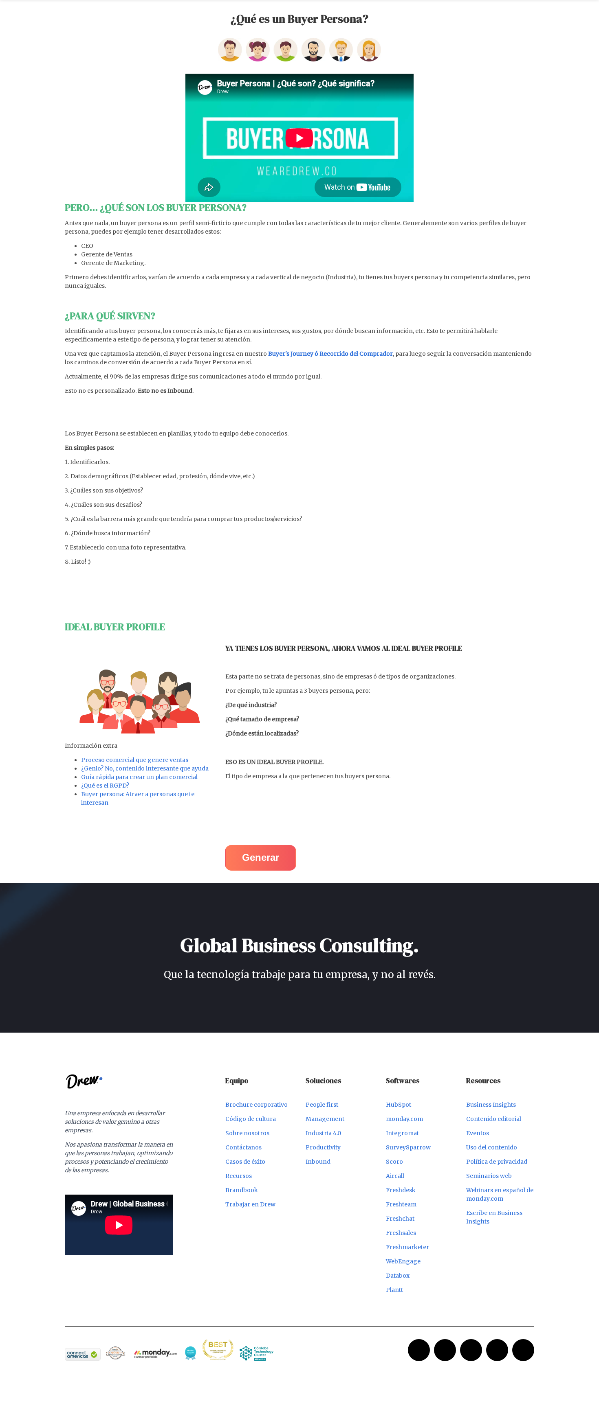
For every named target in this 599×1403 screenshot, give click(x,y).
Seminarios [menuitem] (273, 9)
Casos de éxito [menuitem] (193, 9)
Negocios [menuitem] (141, 9)
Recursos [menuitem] (235, 9)
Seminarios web (489, 1176)
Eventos (477, 1133)
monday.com (404, 1119)
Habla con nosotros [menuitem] (450, 9)
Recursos (238, 1176)
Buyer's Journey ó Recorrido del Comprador (330, 353)
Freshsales (401, 1233)
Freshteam (401, 1204)
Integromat (402, 1133)
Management (325, 1119)
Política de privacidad (496, 1161)
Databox (398, 1275)
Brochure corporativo (256, 1104)
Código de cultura (250, 1119)
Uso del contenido (491, 1147)
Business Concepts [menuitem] (324, 9)
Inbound (318, 1161)
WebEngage (403, 1261)
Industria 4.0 (323, 1133)
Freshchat (400, 1218)
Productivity (323, 1147)
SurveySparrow (408, 1147)
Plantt (394, 1290)
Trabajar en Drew (250, 1204)
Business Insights (491, 1104)
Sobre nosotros (247, 1133)
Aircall (395, 1176)
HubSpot (398, 1104)
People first (322, 1104)
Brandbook (241, 1190)
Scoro (394, 1161)
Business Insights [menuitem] (385, 9)
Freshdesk (401, 1190)
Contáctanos (243, 1147)
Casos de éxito (245, 1161)
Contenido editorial (493, 1119)
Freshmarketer (407, 1247)
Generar (260, 857)
